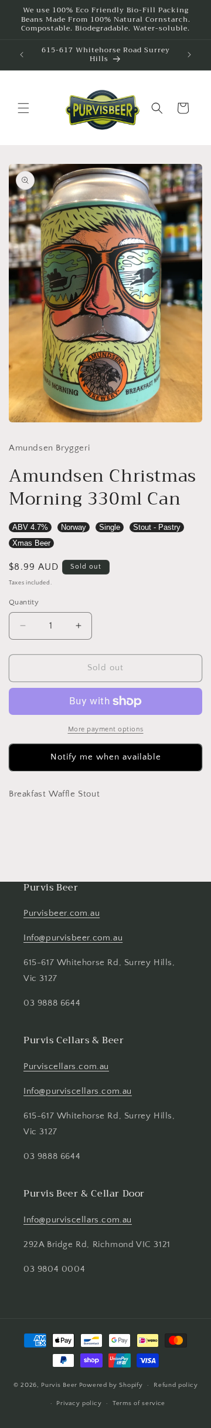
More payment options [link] (106, 729)
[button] (23, 108)
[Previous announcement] (22, 55)
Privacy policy (78, 1403)
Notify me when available (105, 757)
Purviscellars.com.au (66, 1066)
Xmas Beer (31, 543)
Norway (73, 527)
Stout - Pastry (157, 527)
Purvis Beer (59, 1385)
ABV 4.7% (30, 527)
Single (109, 527)
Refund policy (176, 1385)
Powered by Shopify (111, 1385)
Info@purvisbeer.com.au (72, 938)
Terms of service (139, 1403)
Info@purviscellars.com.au (77, 1091)
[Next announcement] (189, 55)
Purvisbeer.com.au (61, 913)
